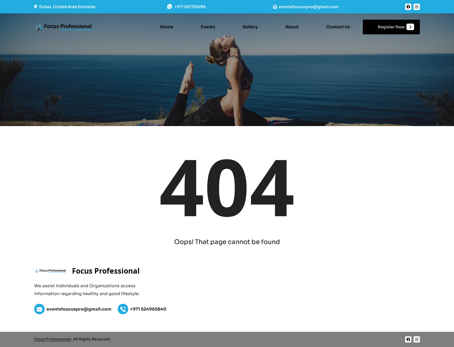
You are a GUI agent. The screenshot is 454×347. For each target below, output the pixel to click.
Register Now (391, 26)
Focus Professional (106, 271)
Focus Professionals (52, 339)
